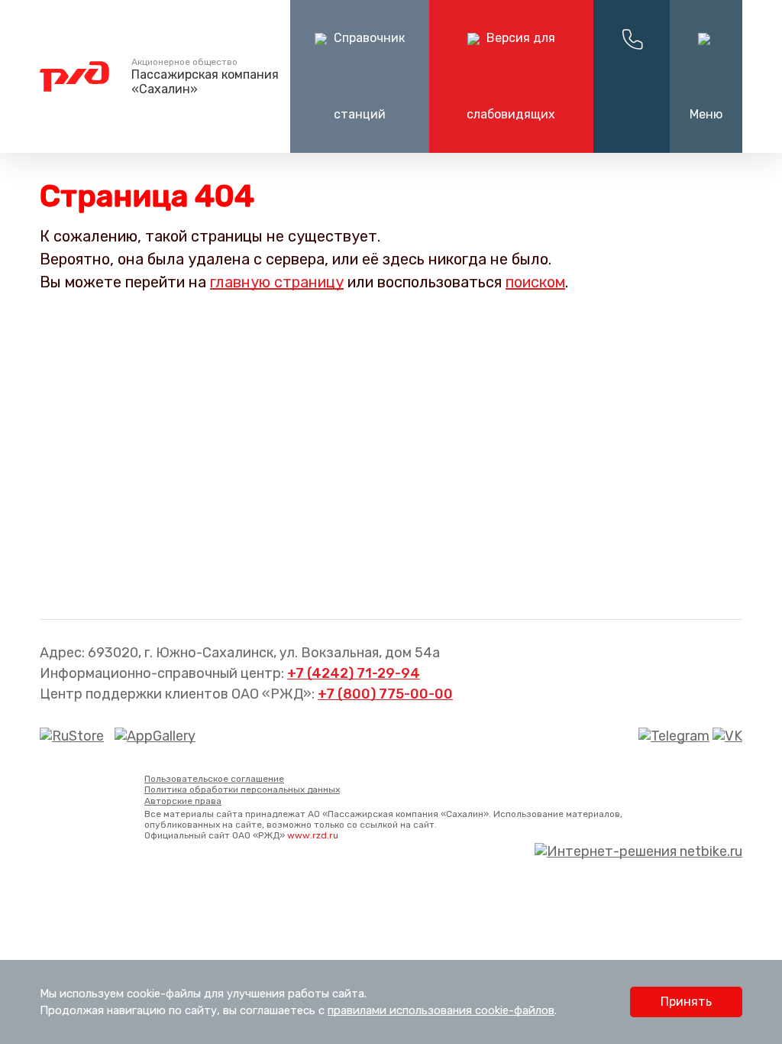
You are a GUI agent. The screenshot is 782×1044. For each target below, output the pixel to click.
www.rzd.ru (312, 835)
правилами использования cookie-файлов (441, 1010)
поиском (535, 282)
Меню (706, 114)
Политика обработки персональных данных (242, 789)
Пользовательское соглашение (214, 778)
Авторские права (182, 801)
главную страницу (277, 282)
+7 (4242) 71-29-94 (353, 673)
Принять (686, 1001)
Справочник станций (368, 76)
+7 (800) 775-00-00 (385, 694)
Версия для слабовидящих (511, 76)
